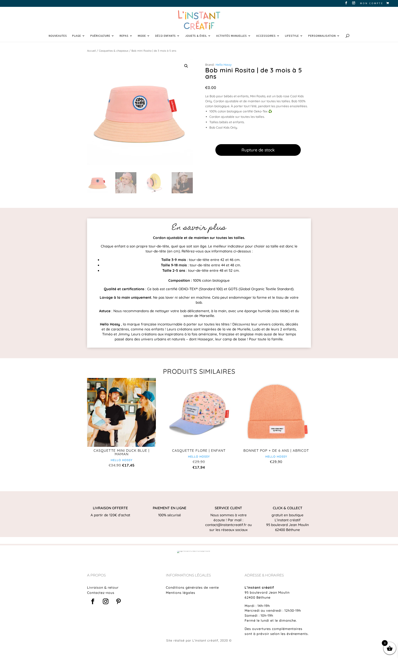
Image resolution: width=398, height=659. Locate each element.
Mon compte (371, 3)
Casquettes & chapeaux (113, 50)
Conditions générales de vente (192, 587)
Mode (142, 36)
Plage (76, 36)
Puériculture (100, 36)
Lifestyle (292, 36)
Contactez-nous (100, 593)
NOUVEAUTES (58, 36)
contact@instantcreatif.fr (226, 525)
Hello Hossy (224, 65)
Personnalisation (322, 36)
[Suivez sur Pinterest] (118, 601)
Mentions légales (180, 593)
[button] (186, 66)
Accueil (91, 50)
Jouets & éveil (196, 36)
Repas (124, 36)
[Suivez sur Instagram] (105, 601)
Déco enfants (165, 36)
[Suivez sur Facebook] (92, 601)
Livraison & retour (103, 587)
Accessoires (266, 36)
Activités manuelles (231, 36)
